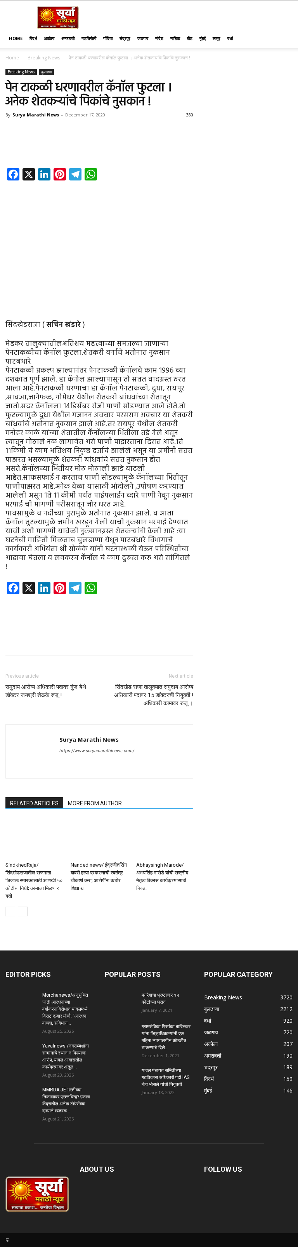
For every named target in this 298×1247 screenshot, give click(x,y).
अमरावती (67, 38)
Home (16, 38)
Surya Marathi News (35, 115)
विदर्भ (33, 38)
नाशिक (175, 38)
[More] (192, 146)
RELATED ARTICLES (34, 803)
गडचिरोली (88, 38)
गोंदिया (108, 38)
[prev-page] (10, 911)
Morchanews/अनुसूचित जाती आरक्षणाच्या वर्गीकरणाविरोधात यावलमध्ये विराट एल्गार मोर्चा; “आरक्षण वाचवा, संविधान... (65, 1009)
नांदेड (159, 38)
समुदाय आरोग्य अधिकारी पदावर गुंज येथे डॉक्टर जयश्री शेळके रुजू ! (45, 691)
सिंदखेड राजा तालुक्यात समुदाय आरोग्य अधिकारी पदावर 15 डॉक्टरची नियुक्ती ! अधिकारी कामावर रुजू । (153, 695)
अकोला (49, 38)
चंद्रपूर (125, 38)
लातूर (216, 38)
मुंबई (202, 38)
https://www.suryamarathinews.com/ (96, 750)
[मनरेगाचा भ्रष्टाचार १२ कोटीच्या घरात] (120, 1002)
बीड (189, 38)
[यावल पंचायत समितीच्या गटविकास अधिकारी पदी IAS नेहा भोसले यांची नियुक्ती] (120, 1078)
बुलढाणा (46, 72)
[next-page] (23, 911)
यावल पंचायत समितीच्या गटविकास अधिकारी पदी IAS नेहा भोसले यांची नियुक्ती (165, 1077)
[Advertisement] (99, 244)
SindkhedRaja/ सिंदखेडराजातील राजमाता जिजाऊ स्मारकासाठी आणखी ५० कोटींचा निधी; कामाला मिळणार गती (33, 880)
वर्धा (230, 38)
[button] (283, 38)
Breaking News (44, 57)
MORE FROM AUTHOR (95, 803)
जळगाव (142, 38)
